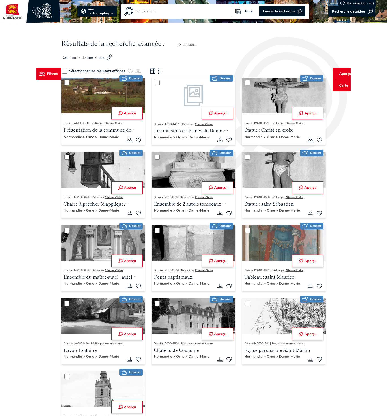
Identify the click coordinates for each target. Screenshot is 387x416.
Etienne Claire (122, 123)
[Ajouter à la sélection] (142, 140)
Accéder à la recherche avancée (351, 11)
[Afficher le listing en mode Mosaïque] (161, 71)
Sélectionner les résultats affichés (105, 71)
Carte (340, 85)
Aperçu (133, 113)
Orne (99, 136)
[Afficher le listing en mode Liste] (168, 71)
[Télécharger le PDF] (132, 140)
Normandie (81, 136)
